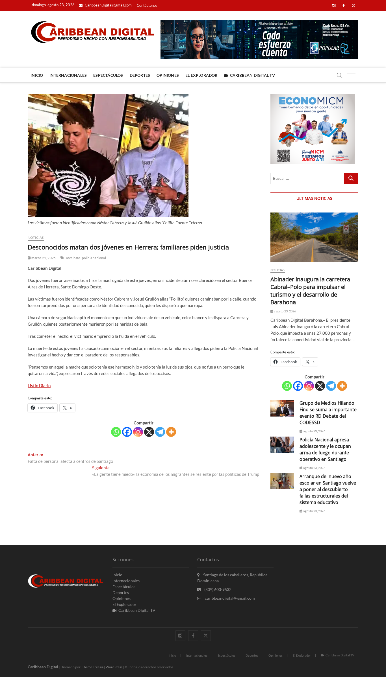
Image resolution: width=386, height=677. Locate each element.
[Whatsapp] (116, 432)
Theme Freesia (92, 667)
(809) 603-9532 (217, 589)
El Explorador (201, 75)
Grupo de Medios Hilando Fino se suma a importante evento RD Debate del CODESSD (328, 413)
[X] (149, 432)
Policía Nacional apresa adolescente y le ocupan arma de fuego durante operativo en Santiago (325, 449)
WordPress (114, 667)
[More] (171, 432)
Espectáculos (108, 75)
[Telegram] (160, 432)
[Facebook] (127, 432)
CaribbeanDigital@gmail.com (108, 5)
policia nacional (94, 258)
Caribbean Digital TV (252, 75)
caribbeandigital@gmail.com (229, 598)
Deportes (140, 75)
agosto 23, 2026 (284, 311)
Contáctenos (147, 5)
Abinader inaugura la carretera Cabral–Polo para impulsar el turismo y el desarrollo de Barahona (310, 290)
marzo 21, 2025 (43, 258)
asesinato (73, 258)
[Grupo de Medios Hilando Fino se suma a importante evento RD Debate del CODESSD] (282, 408)
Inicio (37, 75)
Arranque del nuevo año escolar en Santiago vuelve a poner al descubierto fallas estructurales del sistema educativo (328, 489)
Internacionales (68, 75)
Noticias (36, 237)
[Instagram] (138, 432)
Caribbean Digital (43, 666)
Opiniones (168, 75)
